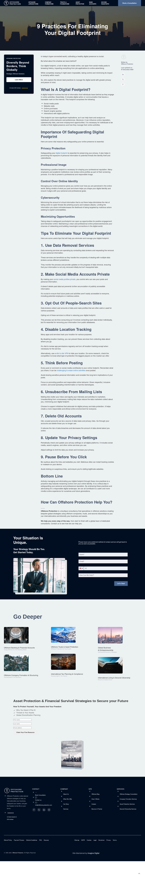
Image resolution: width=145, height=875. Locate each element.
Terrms (115, 840)
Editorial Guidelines (31, 840)
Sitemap (76, 840)
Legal (94, 840)
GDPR (83, 840)
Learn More (19, 80)
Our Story (66, 804)
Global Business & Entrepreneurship (105, 648)
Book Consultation (40, 795)
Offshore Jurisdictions (33, 3)
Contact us (38, 800)
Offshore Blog (95, 794)
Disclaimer (101, 840)
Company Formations (49, 3)
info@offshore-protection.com (43, 805)
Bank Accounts (92, 3)
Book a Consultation (130, 3)
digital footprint (61, 153)
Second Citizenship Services (128, 809)
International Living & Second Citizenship (114, 677)
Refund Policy (8, 840)
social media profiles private (64, 279)
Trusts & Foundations (64, 3)
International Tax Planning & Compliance (67, 674)
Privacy (108, 840)
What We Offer (67, 799)
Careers (94, 804)
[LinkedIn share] (123, 74)
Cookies (89, 840)
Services (65, 809)
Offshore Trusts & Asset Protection (64, 647)
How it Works (95, 799)
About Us (66, 794)
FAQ (40, 840)
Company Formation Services (128, 799)
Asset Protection (80, 3)
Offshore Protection (17, 853)
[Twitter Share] (123, 79)
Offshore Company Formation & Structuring (21, 675)
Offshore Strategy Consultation (128, 794)
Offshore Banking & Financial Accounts (19, 647)
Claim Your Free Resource (25, 732)
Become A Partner (97, 809)
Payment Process (19, 840)
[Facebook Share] (123, 84)
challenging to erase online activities (71, 370)
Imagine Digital (93, 853)
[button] (139, 873)
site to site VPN (62, 353)
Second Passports (105, 3)
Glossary (46, 840)
